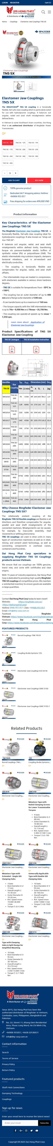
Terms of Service (10, 1058)
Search (5, 1052)
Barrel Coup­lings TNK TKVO (29, 635)
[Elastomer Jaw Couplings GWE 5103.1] (9, 712)
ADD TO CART (14, 180)
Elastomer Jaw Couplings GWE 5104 (39, 867)
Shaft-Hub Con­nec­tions (13, 1087)
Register (14, 3)
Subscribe (44, 1123)
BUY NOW (39, 180)
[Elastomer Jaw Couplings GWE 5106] (13, 923)
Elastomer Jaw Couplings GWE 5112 (39, 936)
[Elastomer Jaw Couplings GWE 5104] (40, 854)
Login (5, 3)
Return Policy (8, 1070)
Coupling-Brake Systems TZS (30, 653)
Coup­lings (7, 1099)
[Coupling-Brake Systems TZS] (9, 659)
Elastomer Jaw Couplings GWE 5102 (33, 688)
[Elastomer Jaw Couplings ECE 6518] (9, 676)
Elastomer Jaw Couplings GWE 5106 (12, 936)
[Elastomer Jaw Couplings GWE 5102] (9, 694)
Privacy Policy (8, 1064)
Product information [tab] (25, 214)
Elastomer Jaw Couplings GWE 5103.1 (34, 706)
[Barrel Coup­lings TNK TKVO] (9, 641)
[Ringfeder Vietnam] (20, 11)
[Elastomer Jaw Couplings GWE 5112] (40, 923)
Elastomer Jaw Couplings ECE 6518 (32, 671)
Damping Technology (12, 1093)
